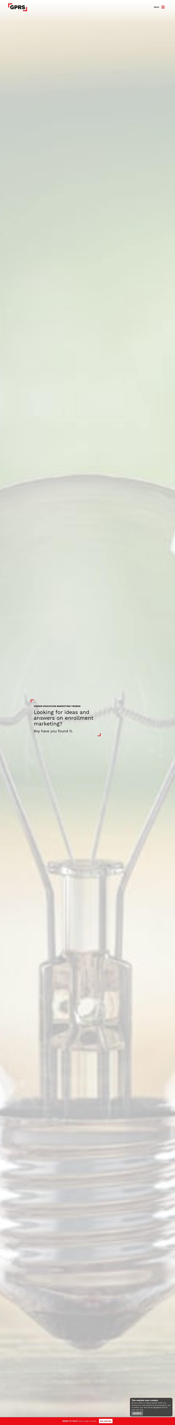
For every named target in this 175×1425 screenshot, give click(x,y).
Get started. (105, 1421)
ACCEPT (137, 1413)
